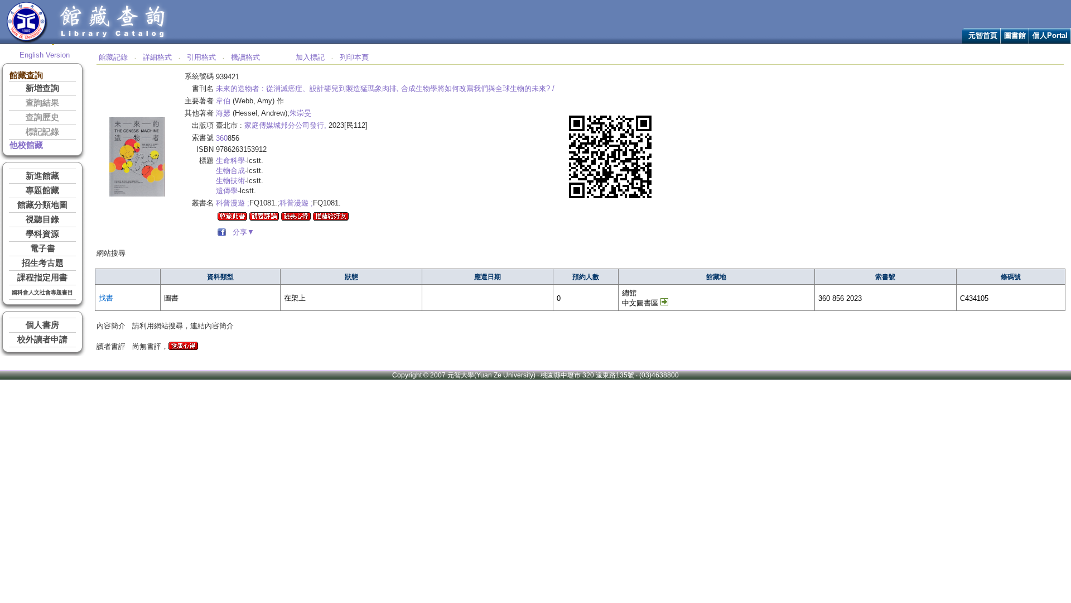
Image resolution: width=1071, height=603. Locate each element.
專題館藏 (42, 190)
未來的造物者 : (240, 88)
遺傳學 (227, 190)
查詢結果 (42, 102)
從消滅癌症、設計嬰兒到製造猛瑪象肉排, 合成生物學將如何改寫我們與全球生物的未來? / (410, 88)
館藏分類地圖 (42, 204)
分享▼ (241, 232)
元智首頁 (982, 35)
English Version (45, 55)
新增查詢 (42, 88)
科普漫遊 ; (232, 203)
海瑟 (223, 113)
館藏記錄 (113, 57)
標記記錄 (42, 131)
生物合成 (230, 170)
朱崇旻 (300, 113)
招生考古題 (43, 263)
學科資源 (42, 233)
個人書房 (42, 324)
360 (222, 138)
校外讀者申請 (42, 339)
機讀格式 (245, 57)
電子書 (42, 248)
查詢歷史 (42, 117)
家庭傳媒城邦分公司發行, (285, 125)
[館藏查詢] (113, 41)
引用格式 (201, 57)
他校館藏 (26, 145)
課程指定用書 (42, 277)
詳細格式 (157, 57)
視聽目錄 (42, 219)
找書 (106, 298)
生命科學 (230, 160)
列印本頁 (354, 57)
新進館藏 (42, 175)
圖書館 (1015, 35)
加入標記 (310, 57)
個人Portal (1050, 35)
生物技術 (230, 180)
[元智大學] (27, 41)
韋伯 (223, 101)
